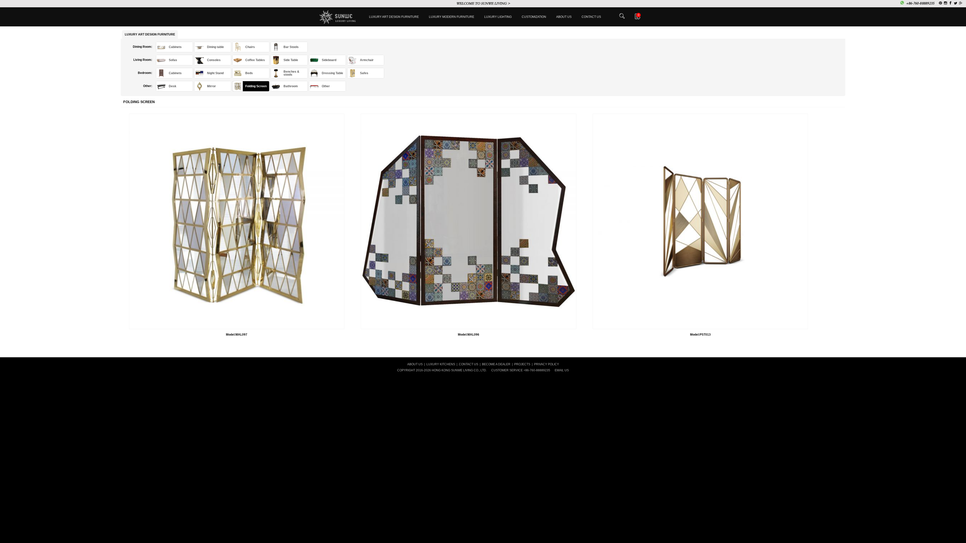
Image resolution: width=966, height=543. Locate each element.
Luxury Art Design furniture (394, 17)
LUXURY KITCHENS (440, 364)
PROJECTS (522, 364)
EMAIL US (562, 370)
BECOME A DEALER (496, 364)
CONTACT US (468, 364)
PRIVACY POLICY (546, 364)
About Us (564, 17)
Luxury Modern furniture (451, 17)
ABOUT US (415, 364)
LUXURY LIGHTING (498, 17)
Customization (534, 17)
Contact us (591, 17)
